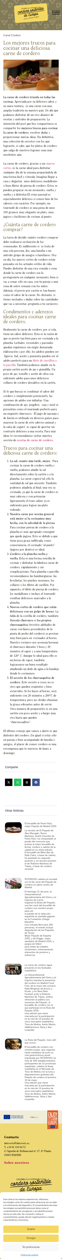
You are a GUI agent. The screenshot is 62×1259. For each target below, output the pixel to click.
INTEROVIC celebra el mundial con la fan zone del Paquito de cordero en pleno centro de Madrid (41, 883)
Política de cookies (29, 1255)
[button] (8, 782)
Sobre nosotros (16, 1163)
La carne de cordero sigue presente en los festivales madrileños (38, 968)
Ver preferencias (31, 1247)
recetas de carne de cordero (35, 440)
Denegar (31, 1238)
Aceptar (31, 1229)
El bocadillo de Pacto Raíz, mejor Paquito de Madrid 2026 (40, 824)
